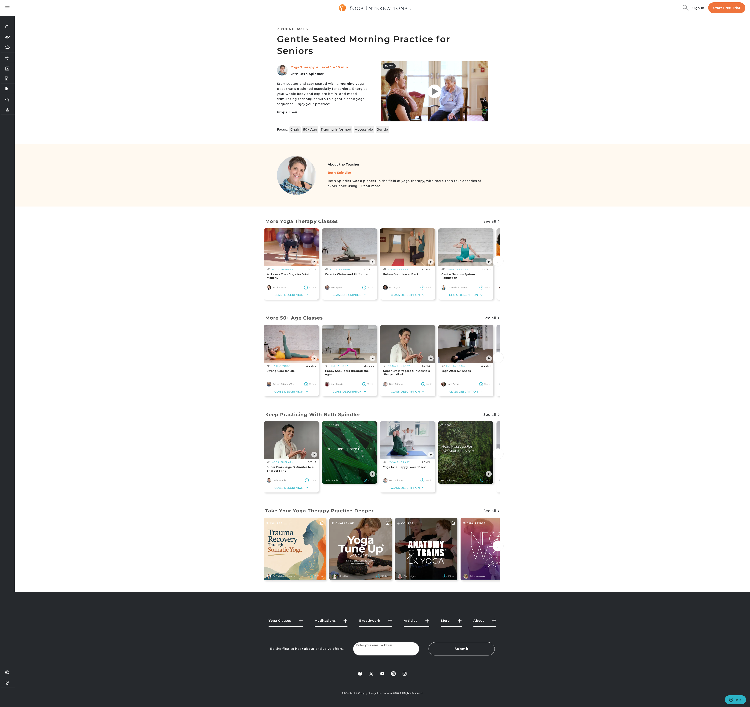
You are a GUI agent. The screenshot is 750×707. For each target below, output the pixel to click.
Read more (370, 186)
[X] (371, 673)
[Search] (685, 8)
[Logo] (375, 7)
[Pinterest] (393, 673)
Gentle (382, 129)
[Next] (498, 261)
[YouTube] (382, 673)
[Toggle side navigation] (7, 8)
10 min (342, 67)
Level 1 (326, 67)
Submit (461, 649)
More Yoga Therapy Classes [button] (301, 221)
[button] (314, 262)
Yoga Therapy (303, 67)
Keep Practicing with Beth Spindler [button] (313, 414)
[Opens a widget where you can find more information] (735, 700)
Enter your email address (374, 645)
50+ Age (310, 129)
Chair (295, 129)
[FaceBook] (360, 673)
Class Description (288, 295)
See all (489, 221)
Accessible (364, 129)
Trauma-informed (336, 129)
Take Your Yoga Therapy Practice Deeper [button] (319, 511)
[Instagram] (404, 673)
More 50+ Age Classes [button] (294, 318)
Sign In (698, 8)
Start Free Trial (726, 8)
